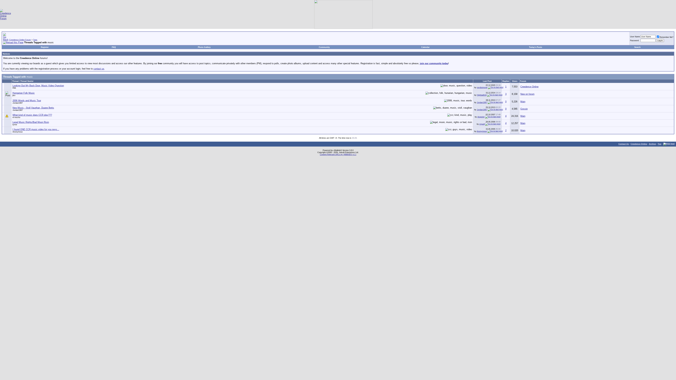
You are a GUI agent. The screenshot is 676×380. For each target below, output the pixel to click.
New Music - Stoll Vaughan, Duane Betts (33, 107)
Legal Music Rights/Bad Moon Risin (30, 122)
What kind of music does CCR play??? (32, 115)
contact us (98, 68)
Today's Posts (535, 47)
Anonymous (482, 131)
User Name (635, 37)
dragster (481, 117)
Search (637, 47)
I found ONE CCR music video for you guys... (35, 129)
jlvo (13, 95)
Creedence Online (529, 86)
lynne (14, 125)
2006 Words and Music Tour (26, 100)
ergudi (482, 124)
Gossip (524, 108)
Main (522, 101)
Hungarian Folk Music (23, 93)
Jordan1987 (17, 103)
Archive (652, 144)
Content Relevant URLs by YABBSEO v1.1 (338, 154)
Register (45, 47)
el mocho (16, 117)
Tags (35, 40)
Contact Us (623, 144)
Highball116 (482, 95)
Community (324, 47)
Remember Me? (666, 37)
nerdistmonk (482, 87)
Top (659, 144)
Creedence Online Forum (20, 40)
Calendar (425, 47)
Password (634, 40)
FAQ (114, 47)
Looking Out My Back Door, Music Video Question (38, 85)
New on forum (527, 94)
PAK (14, 88)
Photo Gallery (204, 47)
